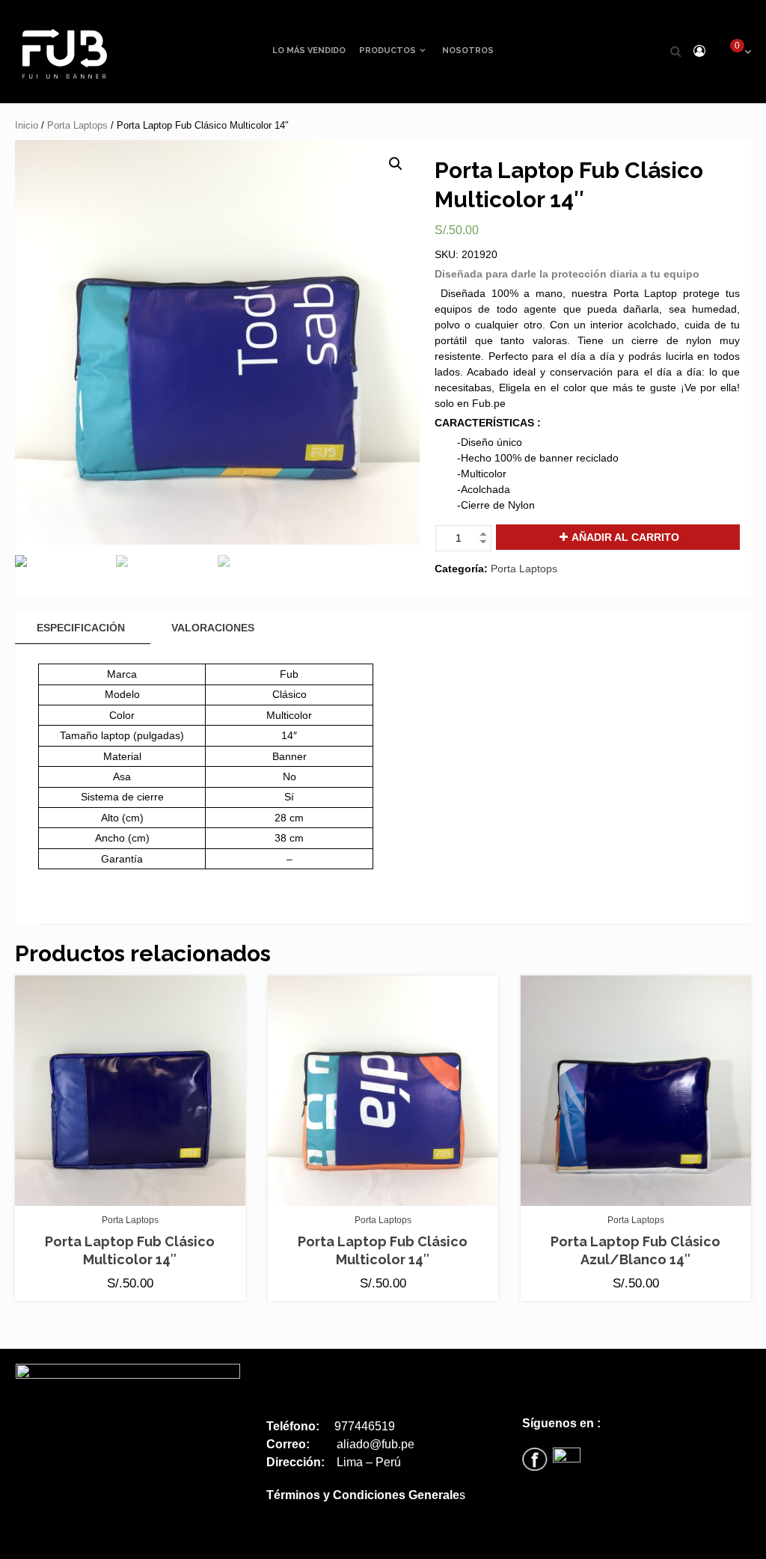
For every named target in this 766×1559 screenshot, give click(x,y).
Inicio (26, 125)
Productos (387, 50)
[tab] (80, 628)
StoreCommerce (347, 1542)
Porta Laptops (77, 125)
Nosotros (468, 50)
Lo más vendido (309, 50)
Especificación (81, 628)
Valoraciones (212, 628)
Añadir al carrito (625, 537)
